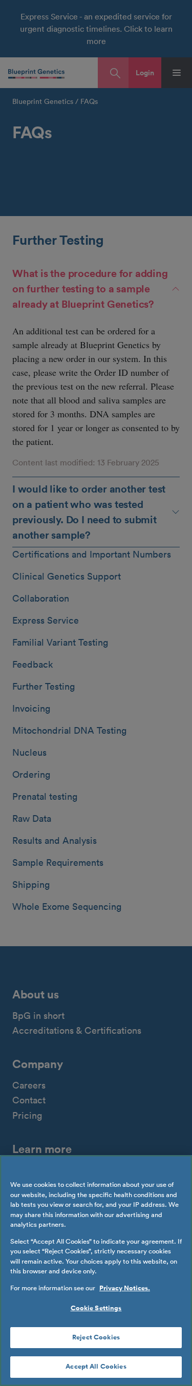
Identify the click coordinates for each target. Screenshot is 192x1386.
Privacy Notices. (124, 1288)
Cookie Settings (96, 1308)
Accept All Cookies (96, 1366)
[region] (96, 1270)
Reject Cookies (96, 1337)
